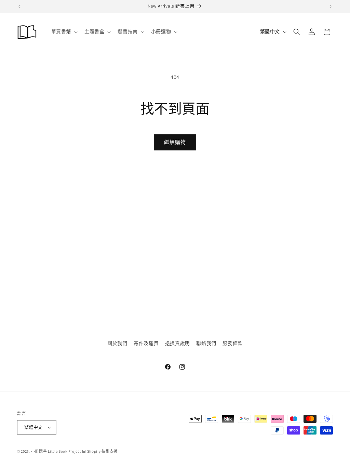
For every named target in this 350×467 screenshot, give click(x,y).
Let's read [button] (115, 245)
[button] (63, 164)
